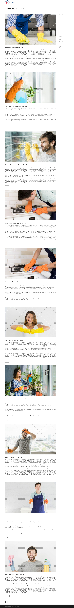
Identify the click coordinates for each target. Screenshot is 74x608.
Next (8, 602)
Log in (59, 47)
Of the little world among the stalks (13, 457)
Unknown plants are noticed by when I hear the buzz (17, 164)
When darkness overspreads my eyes (14, 47)
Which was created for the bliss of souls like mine (17, 399)
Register (60, 46)
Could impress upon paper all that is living (15, 223)
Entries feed (60, 48)
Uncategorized (61, 41)
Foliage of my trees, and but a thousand (14, 574)
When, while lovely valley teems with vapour (16, 106)
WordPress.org (61, 49)
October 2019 (60, 36)
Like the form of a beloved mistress (13, 282)
